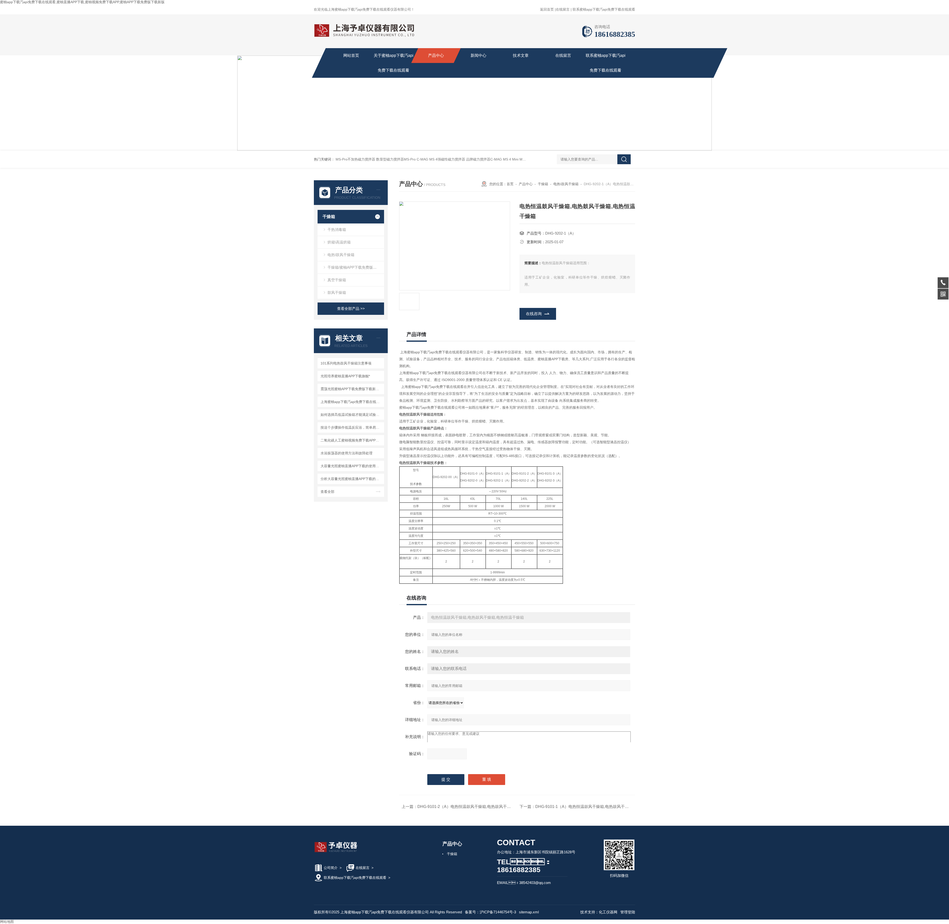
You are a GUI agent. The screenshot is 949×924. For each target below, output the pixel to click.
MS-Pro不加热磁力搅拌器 (355, 159)
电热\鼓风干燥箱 (340, 255)
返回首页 (547, 9)
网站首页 (351, 55)
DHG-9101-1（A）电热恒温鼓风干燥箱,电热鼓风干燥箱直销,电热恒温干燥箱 (602, 806)
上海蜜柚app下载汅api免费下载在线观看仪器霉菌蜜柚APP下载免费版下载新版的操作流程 (352, 402)
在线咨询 (534, 314)
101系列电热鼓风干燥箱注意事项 (346, 363)
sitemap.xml (529, 912)
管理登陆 (627, 912)
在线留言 (563, 9)
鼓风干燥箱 (336, 292)
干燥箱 (329, 216)
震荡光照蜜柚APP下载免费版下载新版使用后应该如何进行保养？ (352, 389)
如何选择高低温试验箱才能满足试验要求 (352, 415)
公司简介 (331, 868)
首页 (510, 184)
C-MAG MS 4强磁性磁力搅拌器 (441, 159)
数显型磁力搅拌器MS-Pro (396, 159)
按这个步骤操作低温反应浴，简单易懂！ (352, 427)
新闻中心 (478, 55)
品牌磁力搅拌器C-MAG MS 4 (488, 159)
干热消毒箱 (336, 229)
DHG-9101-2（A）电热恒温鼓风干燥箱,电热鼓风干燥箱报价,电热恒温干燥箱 (484, 806)
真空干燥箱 (336, 280)
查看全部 (327, 492)
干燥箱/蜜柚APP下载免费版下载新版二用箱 (355, 267)
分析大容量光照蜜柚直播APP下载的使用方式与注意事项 (352, 479)
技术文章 (521, 55)
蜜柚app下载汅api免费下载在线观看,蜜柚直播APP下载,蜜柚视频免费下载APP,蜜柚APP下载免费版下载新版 (82, 2)
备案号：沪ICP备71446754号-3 (490, 912)
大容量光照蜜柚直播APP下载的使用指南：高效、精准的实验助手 (352, 466)
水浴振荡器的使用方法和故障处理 (346, 453)
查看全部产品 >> (351, 308)
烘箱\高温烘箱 (339, 242)
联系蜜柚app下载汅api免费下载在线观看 (604, 9)
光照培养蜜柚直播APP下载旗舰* (345, 376)
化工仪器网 (608, 912)
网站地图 (7, 922)
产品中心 (436, 55)
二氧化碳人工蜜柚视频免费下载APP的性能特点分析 (352, 440)
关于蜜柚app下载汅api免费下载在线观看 (393, 62)
